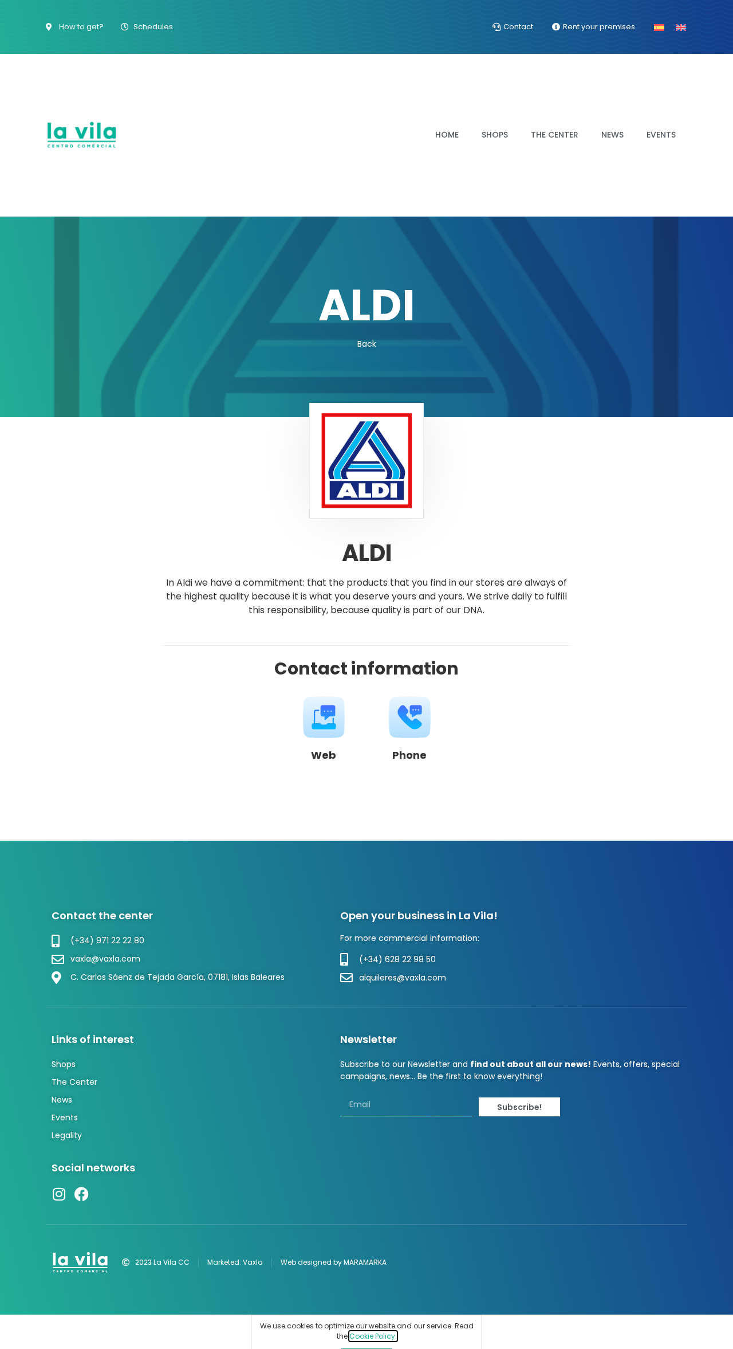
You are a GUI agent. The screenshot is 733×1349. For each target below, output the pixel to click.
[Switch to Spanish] (659, 27)
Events (661, 134)
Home (447, 134)
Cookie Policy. (373, 1336)
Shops (495, 134)
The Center (554, 134)
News (612, 134)
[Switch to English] (681, 27)
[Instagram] (59, 1194)
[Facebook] (81, 1194)
